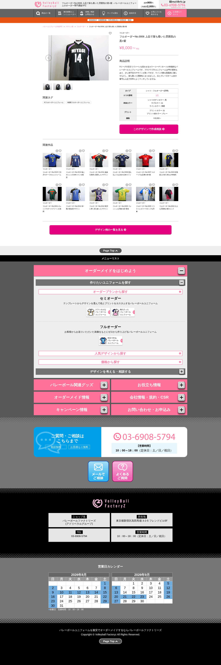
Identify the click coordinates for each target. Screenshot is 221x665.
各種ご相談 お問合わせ (89, 13)
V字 (157, 95)
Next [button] (108, 58)
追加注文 (132, 13)
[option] (78, 57)
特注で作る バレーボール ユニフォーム (113, 340)
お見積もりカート (177, 13)
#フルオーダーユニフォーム (53, 102)
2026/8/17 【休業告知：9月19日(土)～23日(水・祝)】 (110, 20)
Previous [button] (48, 58)
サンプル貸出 (112, 13)
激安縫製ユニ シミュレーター (69, 13)
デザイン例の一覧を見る (109, 229)
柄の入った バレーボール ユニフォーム (125, 312)
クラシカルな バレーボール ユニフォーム (100, 312)
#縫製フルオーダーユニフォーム (78, 102)
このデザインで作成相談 (147, 129)
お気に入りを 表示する (156, 13)
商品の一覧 (46, 13)
